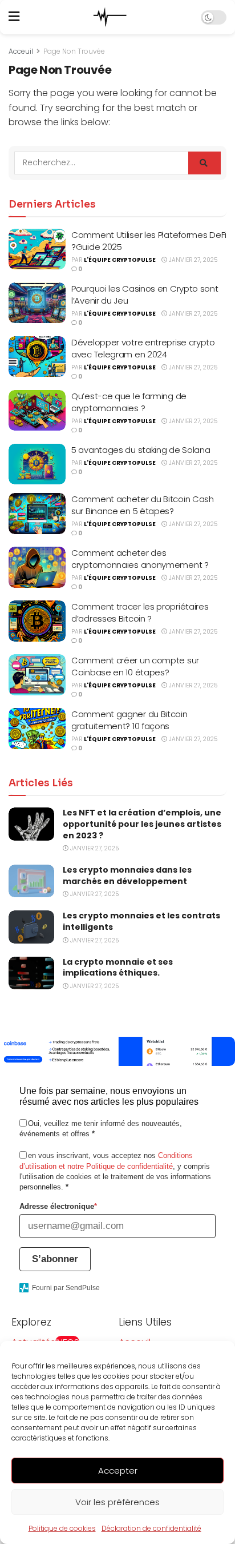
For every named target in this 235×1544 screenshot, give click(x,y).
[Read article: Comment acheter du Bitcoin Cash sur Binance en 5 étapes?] (37, 513)
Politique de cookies (62, 1528)
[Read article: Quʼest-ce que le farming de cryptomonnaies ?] (37, 410)
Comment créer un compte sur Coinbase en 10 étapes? (135, 666)
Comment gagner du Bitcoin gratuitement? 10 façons (129, 720)
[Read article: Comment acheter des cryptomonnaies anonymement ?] (37, 567)
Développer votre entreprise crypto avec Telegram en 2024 (143, 348)
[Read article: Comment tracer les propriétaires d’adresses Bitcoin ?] (37, 621)
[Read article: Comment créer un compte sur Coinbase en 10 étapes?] (37, 674)
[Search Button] (204, 163)
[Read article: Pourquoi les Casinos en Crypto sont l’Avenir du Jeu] (37, 303)
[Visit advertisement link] (117, 1051)
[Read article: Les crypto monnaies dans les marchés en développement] (31, 881)
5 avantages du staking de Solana (140, 450)
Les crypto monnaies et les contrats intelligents (141, 921)
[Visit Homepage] (110, 17)
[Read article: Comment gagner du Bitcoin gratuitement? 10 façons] (37, 728)
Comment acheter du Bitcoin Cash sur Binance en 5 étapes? (142, 505)
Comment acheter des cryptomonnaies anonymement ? (140, 559)
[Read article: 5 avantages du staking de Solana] (37, 464)
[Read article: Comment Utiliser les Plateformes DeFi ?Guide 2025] (37, 249)
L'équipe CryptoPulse (120, 260)
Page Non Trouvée (74, 51)
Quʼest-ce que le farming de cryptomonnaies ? (129, 402)
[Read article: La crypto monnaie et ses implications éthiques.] (31, 973)
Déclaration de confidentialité (151, 1528)
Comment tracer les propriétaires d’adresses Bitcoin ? (139, 612)
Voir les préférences (117, 1502)
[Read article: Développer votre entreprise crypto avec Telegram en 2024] (37, 356)
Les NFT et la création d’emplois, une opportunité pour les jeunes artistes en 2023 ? (142, 824)
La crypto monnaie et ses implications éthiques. (118, 967)
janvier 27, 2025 (192, 260)
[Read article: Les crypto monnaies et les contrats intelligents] (31, 926)
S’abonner (55, 1258)
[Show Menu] (14, 17)
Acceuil (21, 51)
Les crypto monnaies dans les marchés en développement (127, 875)
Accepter (117, 1471)
